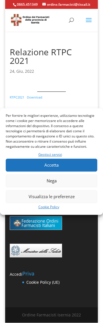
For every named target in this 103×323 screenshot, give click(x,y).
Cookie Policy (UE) (43, 282)
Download (34, 97)
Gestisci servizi (50, 154)
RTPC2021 (17, 97)
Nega (52, 181)
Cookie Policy (48, 206)
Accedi (16, 274)
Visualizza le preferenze (52, 197)
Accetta (51, 165)
